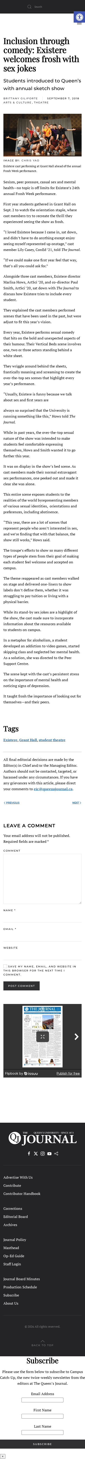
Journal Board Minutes (21, 1278)
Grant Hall (28, 739)
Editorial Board (15, 1216)
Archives (10, 1224)
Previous (12, 802)
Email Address (42, 1393)
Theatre (41, 102)
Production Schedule (20, 1287)
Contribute (12, 1185)
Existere (10, 739)
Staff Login (12, 1264)
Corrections (12, 1208)
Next (75, 802)
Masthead (11, 1247)
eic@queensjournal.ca (53, 788)
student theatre (52, 739)
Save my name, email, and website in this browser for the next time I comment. (39, 970)
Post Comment (21, 985)
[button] (79, 17)
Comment (11, 850)
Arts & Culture (17, 102)
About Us (10, 1303)
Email (9, 929)
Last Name (42, 1426)
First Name (42, 1410)
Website (10, 947)
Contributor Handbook (21, 1193)
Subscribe (11, 1295)
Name (9, 910)
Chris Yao (30, 160)
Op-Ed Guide (13, 1255)
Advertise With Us (18, 1177)
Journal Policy (14, 1239)
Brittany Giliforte (20, 98)
